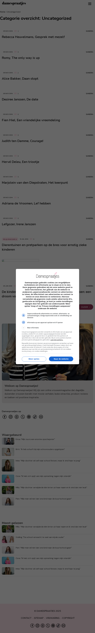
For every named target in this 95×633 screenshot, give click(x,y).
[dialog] (47, 316)
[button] (47, 327)
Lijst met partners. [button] (56, 340)
